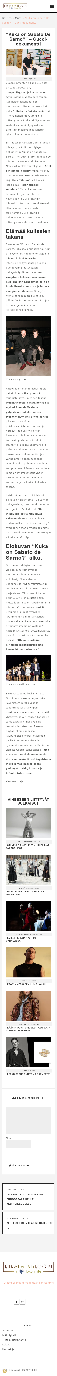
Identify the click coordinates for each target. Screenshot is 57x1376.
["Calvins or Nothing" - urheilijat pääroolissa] (28, 824)
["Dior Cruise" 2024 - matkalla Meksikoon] (28, 870)
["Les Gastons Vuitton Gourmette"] (28, 1053)
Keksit (6, 1344)
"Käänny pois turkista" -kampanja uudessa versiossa (28, 1029)
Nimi (9, 1138)
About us (7, 1330)
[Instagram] (22, 1301)
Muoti (18, 18)
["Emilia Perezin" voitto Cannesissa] (28, 917)
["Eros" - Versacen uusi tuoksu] (28, 963)
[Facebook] (16, 1301)
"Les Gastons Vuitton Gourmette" (28, 1074)
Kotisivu (7, 18)
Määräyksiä (9, 1335)
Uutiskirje (8, 1349)
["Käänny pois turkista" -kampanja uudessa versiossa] (28, 1006)
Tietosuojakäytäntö (14, 1339)
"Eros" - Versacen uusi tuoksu (26, 984)
